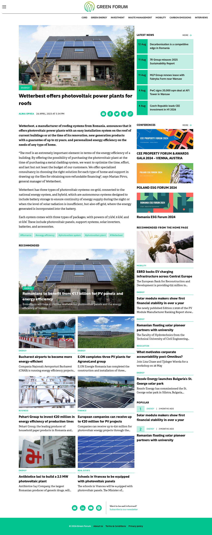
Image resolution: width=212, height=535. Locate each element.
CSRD (84, 18)
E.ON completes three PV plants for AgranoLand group (104, 359)
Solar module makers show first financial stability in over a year (161, 301)
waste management (140, 18)
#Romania (25, 235)
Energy (25, 88)
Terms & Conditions (116, 526)
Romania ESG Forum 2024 (156, 217)
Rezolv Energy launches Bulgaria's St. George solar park (164, 381)
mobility (161, 18)
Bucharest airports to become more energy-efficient (45, 359)
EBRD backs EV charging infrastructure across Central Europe (164, 274)
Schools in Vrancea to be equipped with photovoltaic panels (103, 479)
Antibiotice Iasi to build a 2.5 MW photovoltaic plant (43, 479)
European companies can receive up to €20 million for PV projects (105, 419)
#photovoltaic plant (95, 235)
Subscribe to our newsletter (124, 509)
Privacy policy (136, 526)
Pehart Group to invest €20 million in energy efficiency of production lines (47, 419)
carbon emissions (180, 18)
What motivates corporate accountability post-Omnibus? (160, 355)
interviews (201, 18)
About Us (98, 526)
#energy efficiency (45, 235)
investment (117, 18)
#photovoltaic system (70, 235)
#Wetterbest (116, 235)
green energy (99, 18)
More (185, 35)
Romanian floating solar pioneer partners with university (161, 328)
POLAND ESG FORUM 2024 (157, 188)
